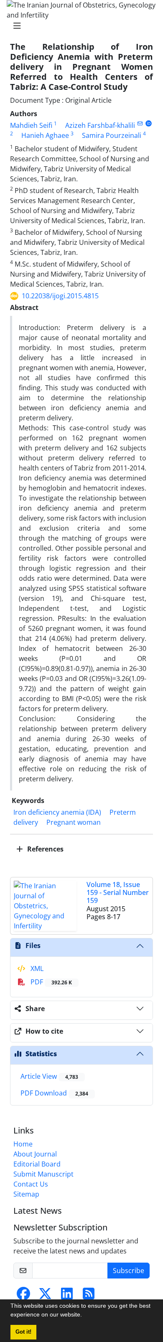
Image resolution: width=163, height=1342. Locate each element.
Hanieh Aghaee (45, 135)
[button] (85, 1315)
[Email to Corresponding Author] (140, 123)
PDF (50, 981)
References (44, 849)
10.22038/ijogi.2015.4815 (60, 295)
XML (36, 968)
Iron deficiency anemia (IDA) (57, 812)
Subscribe (128, 1270)
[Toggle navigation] (79, 26)
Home (23, 1144)
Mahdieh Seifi (31, 125)
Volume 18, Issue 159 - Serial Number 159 (118, 892)
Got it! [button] (23, 1332)
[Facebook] (23, 1296)
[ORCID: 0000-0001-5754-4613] (149, 123)
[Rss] (89, 1296)
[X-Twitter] (45, 1296)
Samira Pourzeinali (111, 135)
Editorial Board (37, 1164)
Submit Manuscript (43, 1174)
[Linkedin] (67, 1296)
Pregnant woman (73, 822)
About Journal (35, 1154)
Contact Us (30, 1184)
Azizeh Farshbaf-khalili (100, 125)
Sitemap (26, 1194)
